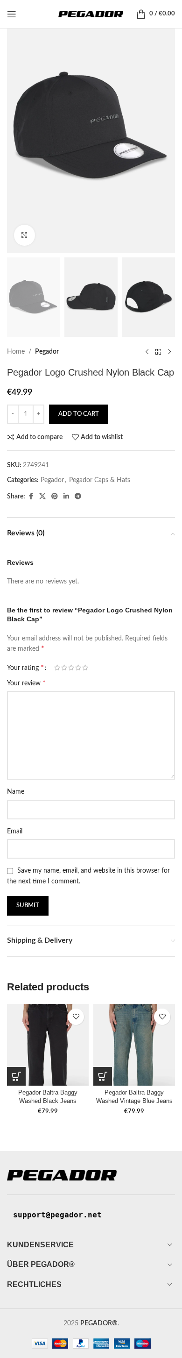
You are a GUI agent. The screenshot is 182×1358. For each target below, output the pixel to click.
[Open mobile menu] (11, 14)
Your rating (25, 667)
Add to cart (78, 414)
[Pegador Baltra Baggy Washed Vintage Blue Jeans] (134, 1045)
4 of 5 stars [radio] (78, 667)
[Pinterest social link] (55, 496)
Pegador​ (47, 351)
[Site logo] (91, 14)
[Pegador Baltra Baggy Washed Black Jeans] (48, 1045)
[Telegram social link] (78, 496)
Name (15, 792)
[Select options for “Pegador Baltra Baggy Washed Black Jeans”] (16, 1076)
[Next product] (169, 351)
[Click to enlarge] (24, 235)
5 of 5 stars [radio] (85, 667)
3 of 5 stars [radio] (71, 667)
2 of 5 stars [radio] (64, 667)
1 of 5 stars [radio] (57, 667)
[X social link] (42, 496)
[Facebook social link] (30, 496)
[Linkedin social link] (66, 496)
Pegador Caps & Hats (99, 480)
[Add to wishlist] (76, 1017)
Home (16, 351)
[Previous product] (147, 351)
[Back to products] (158, 351)
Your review (26, 683)
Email (14, 831)
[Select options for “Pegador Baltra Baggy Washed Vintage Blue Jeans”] (102, 1076)
